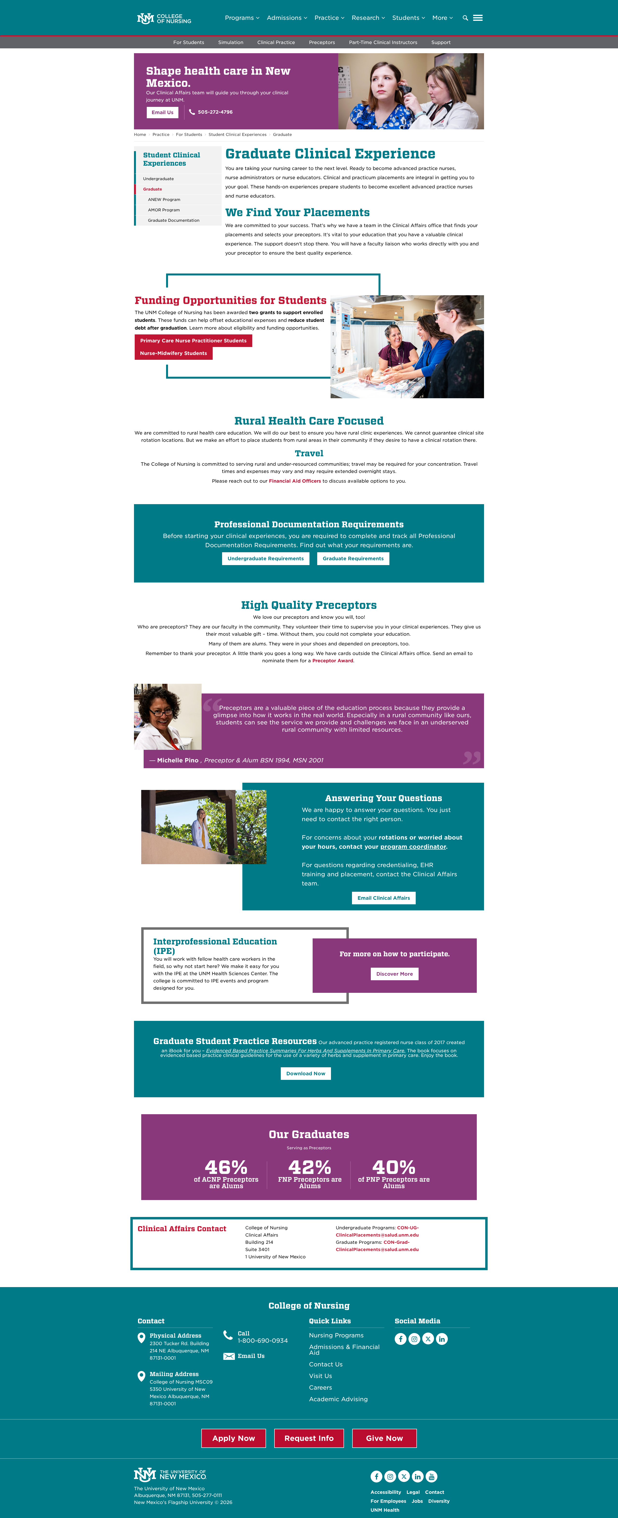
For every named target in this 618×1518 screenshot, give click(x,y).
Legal (413, 1492)
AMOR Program (164, 210)
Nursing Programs (336, 1335)
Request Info (309, 1438)
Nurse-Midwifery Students (173, 353)
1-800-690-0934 (263, 1340)
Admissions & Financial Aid (344, 1350)
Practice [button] (328, 17)
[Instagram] (414, 1339)
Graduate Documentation (173, 220)
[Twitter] (428, 1338)
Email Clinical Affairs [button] (384, 898)
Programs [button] (240, 17)
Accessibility (386, 1492)
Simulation (230, 42)
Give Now (384, 1438)
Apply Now (233, 1438)
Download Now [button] (305, 1073)
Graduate (282, 134)
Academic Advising (338, 1399)
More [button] (440, 17)
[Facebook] (401, 1339)
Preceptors (322, 42)
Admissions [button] (285, 17)
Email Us (163, 112)
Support (441, 42)
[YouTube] (431, 1476)
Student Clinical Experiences (238, 134)
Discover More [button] (394, 974)
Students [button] (406, 17)
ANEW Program (164, 200)
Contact (434, 1492)
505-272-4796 (215, 112)
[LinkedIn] (442, 1339)
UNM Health (385, 1510)
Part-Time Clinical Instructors (383, 42)
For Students (188, 42)
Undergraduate (158, 179)
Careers (320, 1388)
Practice (161, 134)
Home (140, 134)
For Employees (388, 1501)
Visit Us (320, 1376)
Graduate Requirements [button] (353, 558)
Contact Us (326, 1364)
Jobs (417, 1501)
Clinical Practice (276, 42)
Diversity (439, 1501)
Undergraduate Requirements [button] (266, 558)
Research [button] (366, 17)
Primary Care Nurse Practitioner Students (193, 341)
